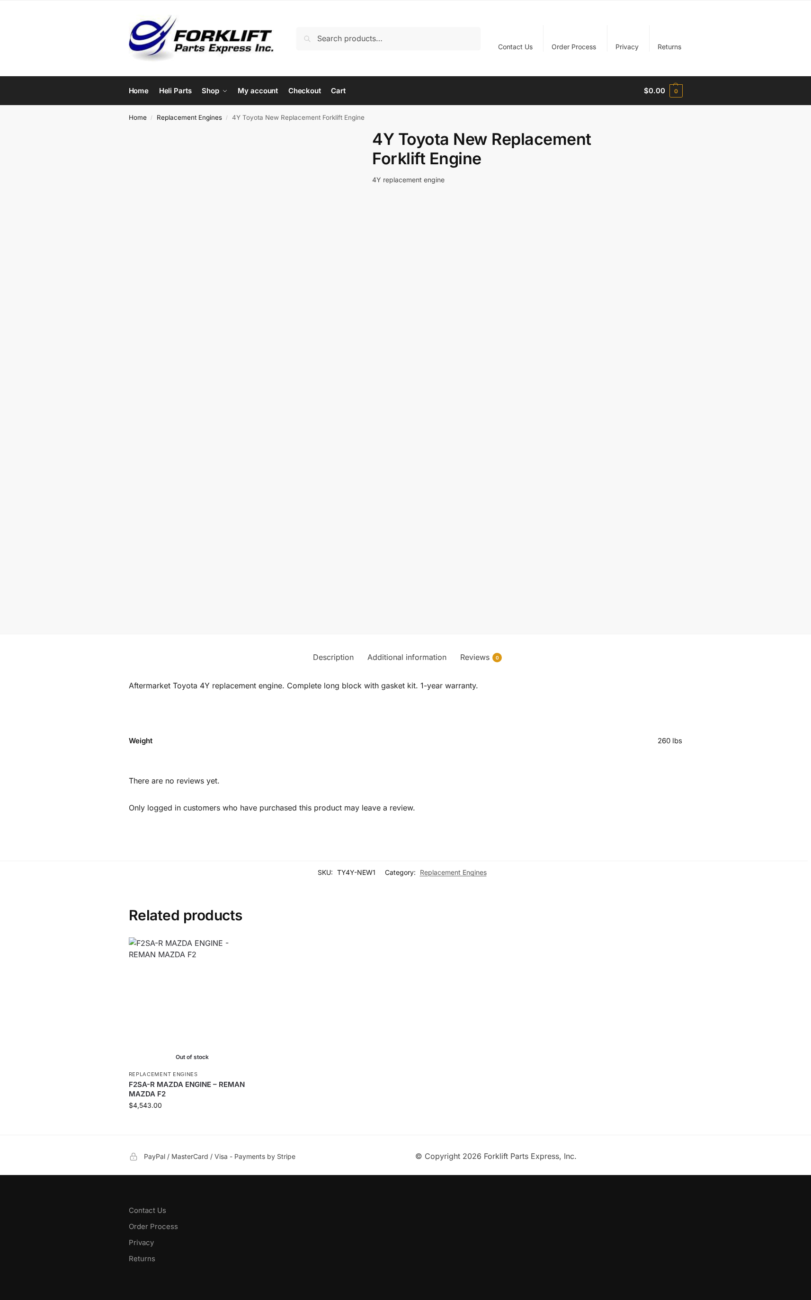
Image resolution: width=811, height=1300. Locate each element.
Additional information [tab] (406, 657)
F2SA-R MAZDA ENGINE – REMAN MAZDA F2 (187, 1089)
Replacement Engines (189, 117)
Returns (669, 47)
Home (138, 117)
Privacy (627, 47)
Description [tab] (333, 657)
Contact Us (515, 47)
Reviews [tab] (479, 657)
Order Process (574, 47)
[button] (663, 91)
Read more (192, 1125)
